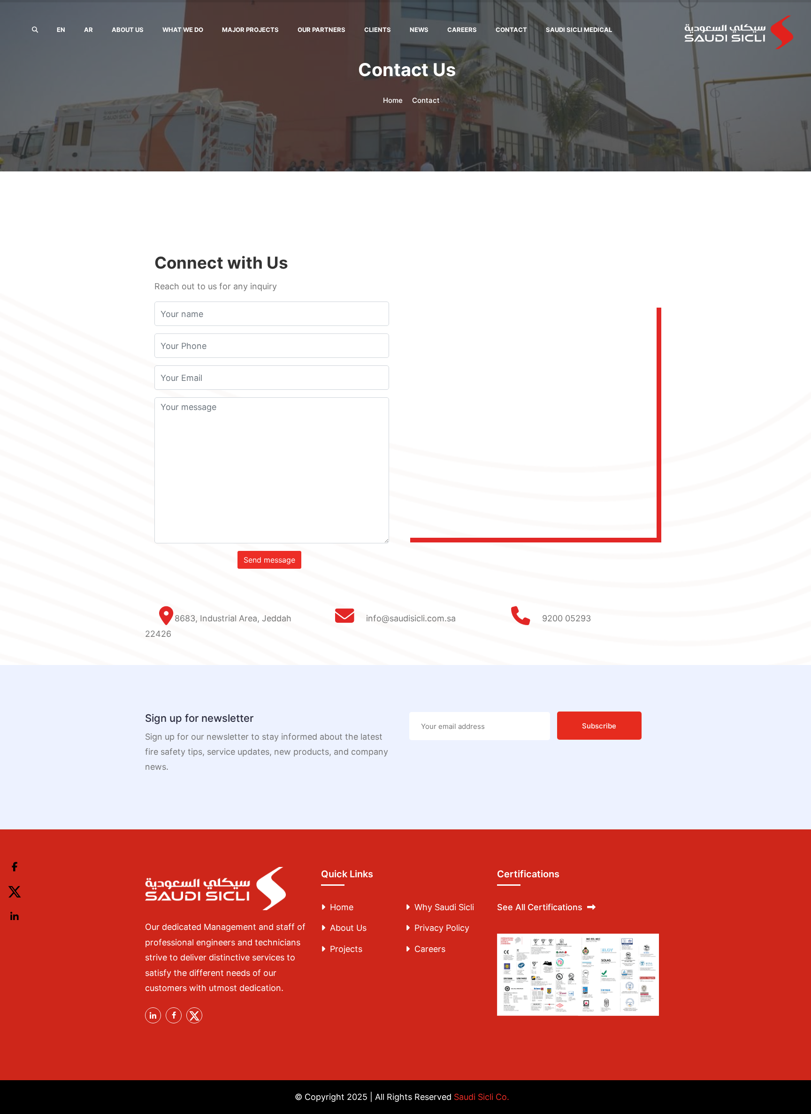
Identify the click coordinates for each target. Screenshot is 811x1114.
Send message (269, 560)
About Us (348, 928)
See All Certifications (539, 907)
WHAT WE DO (182, 29)
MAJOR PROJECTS (250, 29)
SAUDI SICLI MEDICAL (579, 29)
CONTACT (511, 29)
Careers (429, 949)
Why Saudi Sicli (444, 907)
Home (393, 100)
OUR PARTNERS (321, 29)
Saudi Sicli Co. (481, 1097)
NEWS (419, 29)
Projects (346, 949)
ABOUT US (128, 29)
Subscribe (599, 725)
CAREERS (462, 29)
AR (88, 29)
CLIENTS (377, 29)
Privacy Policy (441, 928)
